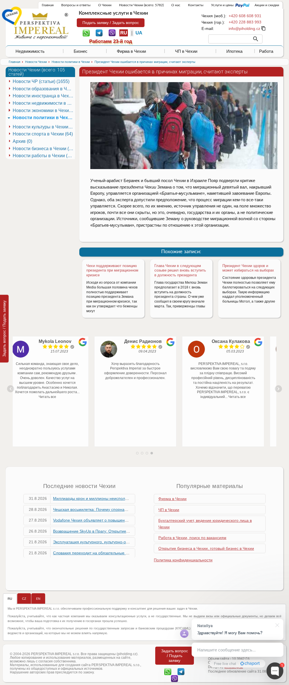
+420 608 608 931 (245, 16)
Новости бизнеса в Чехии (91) (44, 148)
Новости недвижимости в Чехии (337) (44, 103)
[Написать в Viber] (112, 32)
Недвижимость (30, 51)
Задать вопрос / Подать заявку (4, 328)
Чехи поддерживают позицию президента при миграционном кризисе (112, 270)
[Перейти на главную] (41, 26)
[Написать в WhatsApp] (86, 32)
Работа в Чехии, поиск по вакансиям (192, 537)
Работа (266, 51)
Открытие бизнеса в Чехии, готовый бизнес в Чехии (206, 548)
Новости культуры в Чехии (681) (44, 126)
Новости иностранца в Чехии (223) (44, 95)
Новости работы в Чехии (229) (44, 155)
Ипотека (234, 51)
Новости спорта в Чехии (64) (43, 134)
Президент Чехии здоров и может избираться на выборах (248, 268)
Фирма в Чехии (131, 51)
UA (138, 33)
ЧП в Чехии (186, 51)
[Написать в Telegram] (99, 32)
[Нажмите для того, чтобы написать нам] (244, 28)
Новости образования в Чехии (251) (44, 88)
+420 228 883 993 (245, 22)
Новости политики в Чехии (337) (44, 117)
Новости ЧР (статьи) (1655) (41, 81)
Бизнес (80, 51)
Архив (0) (22, 141)
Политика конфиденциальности (183, 560)
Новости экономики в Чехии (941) (44, 110)
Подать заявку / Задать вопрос (110, 22)
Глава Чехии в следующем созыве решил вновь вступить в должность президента (180, 270)
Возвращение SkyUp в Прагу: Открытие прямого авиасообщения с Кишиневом (126, 531)
